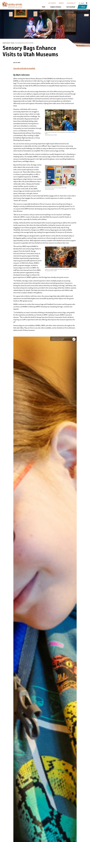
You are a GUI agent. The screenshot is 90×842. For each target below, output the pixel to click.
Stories (12, 43)
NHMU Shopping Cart (86, 3)
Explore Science (55, 7)
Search (82, 3)
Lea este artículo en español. (24, 68)
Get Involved (70, 7)
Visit (43, 7)
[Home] (12, 5)
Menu (83, 6)
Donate (61, 3)
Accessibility (71, 3)
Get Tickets (52, 3)
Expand (74, 339)
